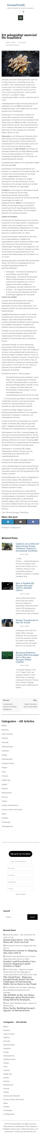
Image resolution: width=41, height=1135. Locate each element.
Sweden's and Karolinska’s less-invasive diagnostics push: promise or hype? (19, 963)
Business (5, 730)
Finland (4, 767)
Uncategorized (14, 527)
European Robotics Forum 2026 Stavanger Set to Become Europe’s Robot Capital (27, 657)
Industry (5, 788)
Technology (6, 822)
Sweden (5, 818)
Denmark (5, 742)
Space (4, 814)
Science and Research (10, 805)
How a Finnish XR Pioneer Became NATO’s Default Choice (25, 587)
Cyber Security (7, 734)
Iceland (4, 784)
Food (4, 772)
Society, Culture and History (12, 809)
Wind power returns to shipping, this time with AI (20, 951)
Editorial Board (7, 746)
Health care (6, 780)
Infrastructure (7, 793)
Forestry (5, 776)
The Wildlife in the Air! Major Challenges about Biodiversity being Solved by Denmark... (19, 997)
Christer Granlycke (13, 45)
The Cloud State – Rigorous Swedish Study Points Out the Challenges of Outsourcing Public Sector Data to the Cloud (20, 980)
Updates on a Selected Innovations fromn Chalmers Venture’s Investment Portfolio (27, 547)
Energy (4, 755)
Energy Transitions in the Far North (27, 621)
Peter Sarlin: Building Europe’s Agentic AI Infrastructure (19, 1009)
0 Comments (22, 42)
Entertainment (7, 759)
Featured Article (8, 763)
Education (5, 751)
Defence (5, 738)
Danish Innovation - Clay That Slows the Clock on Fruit (18, 940)
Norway (5, 797)
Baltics (4, 725)
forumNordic (16, 5)
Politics (4, 801)
